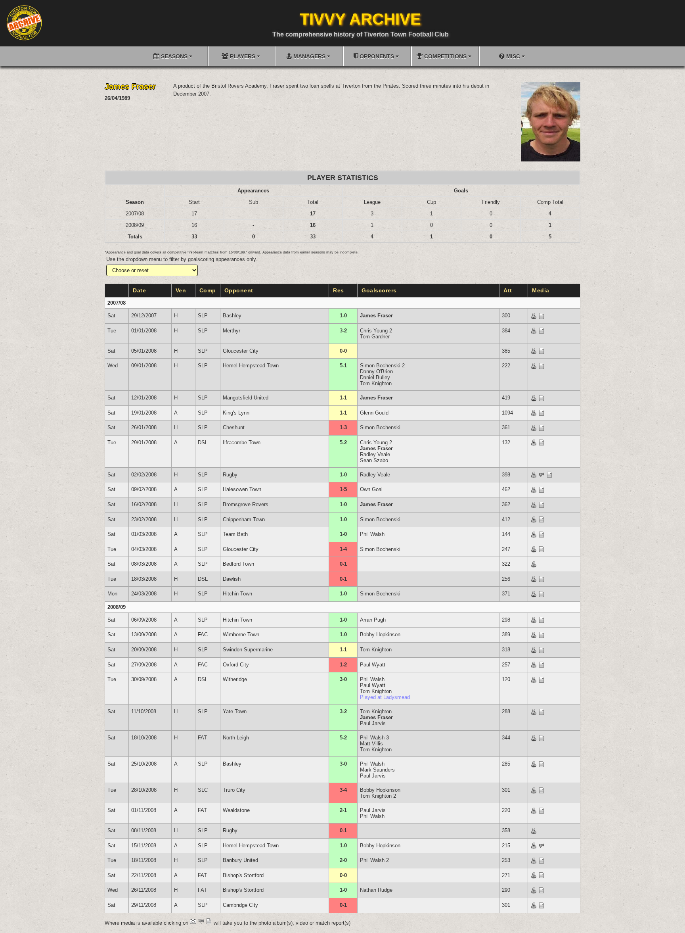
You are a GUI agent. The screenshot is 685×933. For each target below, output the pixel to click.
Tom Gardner (375, 337)
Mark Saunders (377, 770)
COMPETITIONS (445, 56)
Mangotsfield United (245, 398)
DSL (203, 442)
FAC (203, 634)
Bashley (232, 316)
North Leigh (236, 738)
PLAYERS (242, 56)
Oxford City (236, 665)
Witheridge (235, 679)
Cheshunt (234, 427)
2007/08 (116, 303)
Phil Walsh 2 (374, 860)
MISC (513, 56)
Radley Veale (375, 454)
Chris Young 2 (376, 331)
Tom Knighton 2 (378, 796)
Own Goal (371, 489)
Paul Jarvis (373, 723)
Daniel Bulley (375, 377)
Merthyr (231, 331)
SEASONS (174, 56)
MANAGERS (309, 56)
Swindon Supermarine (248, 650)
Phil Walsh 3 (374, 738)
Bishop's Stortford (243, 875)
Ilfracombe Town (241, 442)
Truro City (234, 790)
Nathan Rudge (376, 890)
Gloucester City (240, 351)
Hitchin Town (237, 594)
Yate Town (235, 711)
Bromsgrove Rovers (245, 504)
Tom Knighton (376, 383)
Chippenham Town (244, 519)
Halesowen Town (242, 489)
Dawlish (232, 579)
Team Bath (235, 534)
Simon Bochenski (380, 427)
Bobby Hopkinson (380, 634)
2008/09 (116, 607)
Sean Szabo (374, 460)
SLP (203, 316)
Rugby (230, 475)
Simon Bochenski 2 (382, 366)
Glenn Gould (374, 413)
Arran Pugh (373, 620)
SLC (203, 790)
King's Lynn (236, 413)
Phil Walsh (372, 534)
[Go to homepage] (24, 22)
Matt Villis (371, 744)
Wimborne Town (241, 634)
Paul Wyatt (372, 665)
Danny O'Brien (376, 371)
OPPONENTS (377, 56)
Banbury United (240, 860)
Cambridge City (240, 905)
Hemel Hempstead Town (251, 366)
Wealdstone (236, 810)
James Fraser (376, 316)
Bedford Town (238, 564)
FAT (202, 738)
